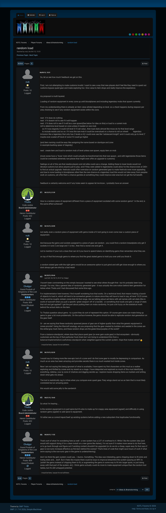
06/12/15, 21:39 (49, 192)
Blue (139, 34)
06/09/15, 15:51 (45, 72)
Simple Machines (34, 509)
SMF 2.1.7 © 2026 (18, 509)
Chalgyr (28, 286)
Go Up (19, 478)
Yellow (142, 34)
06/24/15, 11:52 (49, 435)
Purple (146, 34)
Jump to (112, 490)
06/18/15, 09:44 (49, 275)
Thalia (27, 202)
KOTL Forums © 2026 (146, 506)
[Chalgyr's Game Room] (28, 308)
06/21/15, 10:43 (49, 398)
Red (133, 34)
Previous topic (22, 55)
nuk (28, 82)
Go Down (20, 63)
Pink (149, 34)
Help (133, 509)
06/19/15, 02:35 (49, 352)
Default (130, 34)
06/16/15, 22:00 (49, 226)
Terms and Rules (142, 509)
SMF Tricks (24, 506)
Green (136, 34)
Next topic (33, 55)
